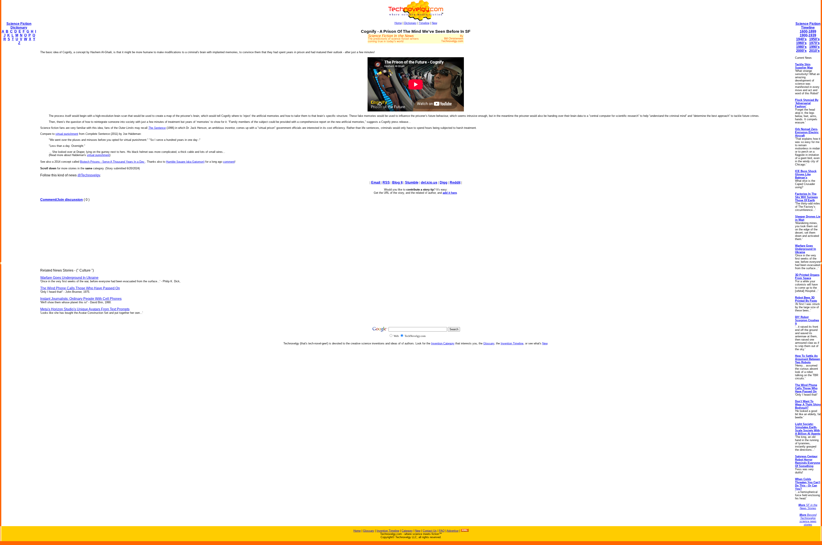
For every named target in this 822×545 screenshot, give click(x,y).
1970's (814, 43)
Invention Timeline (512, 343)
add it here (450, 192)
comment (229, 161)
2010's (814, 51)
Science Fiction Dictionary (18, 25)
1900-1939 (808, 35)
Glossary (488, 343)
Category (407, 530)
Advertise (453, 530)
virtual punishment (66, 133)
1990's (814, 47)
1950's (814, 39)
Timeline (424, 23)
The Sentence (157, 127)
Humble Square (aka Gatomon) (185, 161)
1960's (801, 43)
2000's (801, 51)
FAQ (442, 530)
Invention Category (442, 343)
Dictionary (410, 23)
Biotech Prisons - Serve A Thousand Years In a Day (112, 161)
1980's (801, 47)
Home (398, 23)
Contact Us (430, 530)
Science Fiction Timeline (808, 25)
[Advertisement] (18, 112)
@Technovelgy (88, 175)
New (434, 23)
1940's (801, 39)
